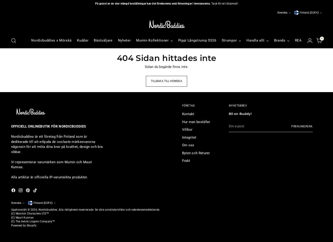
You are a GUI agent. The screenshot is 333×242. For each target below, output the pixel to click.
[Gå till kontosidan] (309, 40)
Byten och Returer (196, 153)
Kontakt (188, 114)
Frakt (186, 161)
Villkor (187, 130)
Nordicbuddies (48, 209)
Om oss (188, 145)
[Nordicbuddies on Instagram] (21, 191)
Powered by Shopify (23, 225)
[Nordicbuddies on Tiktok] (35, 191)
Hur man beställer (196, 122)
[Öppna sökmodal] (13, 40)
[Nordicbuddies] (166, 24)
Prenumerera (302, 126)
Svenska (282, 12)
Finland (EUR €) (309, 12)
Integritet (189, 137)
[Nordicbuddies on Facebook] (14, 191)
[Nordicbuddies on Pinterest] (28, 191)
